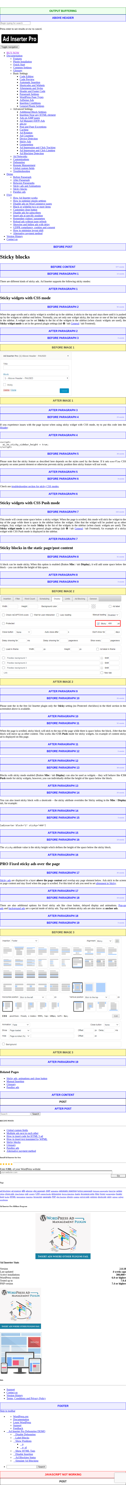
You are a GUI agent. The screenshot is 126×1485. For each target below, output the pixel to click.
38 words (120, 454)
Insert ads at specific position (28, 215)
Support (11, 1389)
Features (17, 58)
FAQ (9, 194)
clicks (2, 1194)
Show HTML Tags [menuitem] (25, 1450)
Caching (24, 129)
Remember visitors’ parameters (29, 218)
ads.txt (23, 123)
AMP (48, 1191)
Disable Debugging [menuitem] (25, 1434)
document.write (87, 1194)
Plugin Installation (22, 61)
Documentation (14, 55)
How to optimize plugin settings (29, 200)
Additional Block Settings (33, 112)
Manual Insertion (15, 1081)
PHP (54, 1197)
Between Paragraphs (23, 183)
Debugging (19, 162)
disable (77, 1194)
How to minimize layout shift (28, 230)
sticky (109, 1197)
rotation (76, 1197)
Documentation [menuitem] (21, 1419)
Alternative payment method (27, 233)
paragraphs (47, 1197)
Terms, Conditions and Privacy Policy (26, 1398)
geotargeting (111, 1194)
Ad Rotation (26, 132)
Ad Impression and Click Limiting (37, 150)
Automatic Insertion (30, 82)
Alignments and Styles (31, 88)
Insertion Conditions (30, 103)
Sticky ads (5, 880)
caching (119, 1191)
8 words (121, 479)
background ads (17, 908)
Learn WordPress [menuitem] (22, 1422)
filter (97, 1194)
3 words (121, 818)
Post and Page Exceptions (33, 126)
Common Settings (22, 67)
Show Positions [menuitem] (23, 1441)
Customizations (21, 159)
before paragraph (84, 1191)
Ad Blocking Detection (32, 153)
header (119, 1194)
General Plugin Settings (32, 106)
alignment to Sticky (106, 883)
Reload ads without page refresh (29, 221)
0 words (121, 338)
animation (54, 1191)
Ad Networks (20, 156)
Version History (15, 236)
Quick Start (19, 64)
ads (23, 1190)
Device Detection (29, 138)
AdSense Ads (27, 100)
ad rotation (16, 1191)
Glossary (17, 70)
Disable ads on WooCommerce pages (32, 203)
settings (93, 1197)
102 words (120, 512)
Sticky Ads (25, 141)
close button (19, 1194)
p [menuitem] (22, 1444)
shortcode (102, 1197)
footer (102, 1194)
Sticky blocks (20, 189)
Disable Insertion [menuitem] (24, 1454)
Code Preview (27, 79)
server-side (85, 1197)
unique (115, 1197)
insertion (29, 1197)
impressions (21, 1197)
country (32, 1194)
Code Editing (26, 76)
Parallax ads (19, 191)
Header (4, 427)
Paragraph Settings (29, 94)
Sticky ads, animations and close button (27, 1078)
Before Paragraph (22, 177)
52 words (120, 723)
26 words (120, 698)
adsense (29, 1191)
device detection (68, 1194)
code (26, 1194)
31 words (120, 557)
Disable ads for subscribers (27, 212)
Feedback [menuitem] (18, 1428)
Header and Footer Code (32, 91)
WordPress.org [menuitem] (20, 1416)
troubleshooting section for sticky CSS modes (35, 486)
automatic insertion (68, 1191)
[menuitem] (66, 1467)
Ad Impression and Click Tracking (37, 147)
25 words (120, 793)
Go (118, 1176)
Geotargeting (26, 144)
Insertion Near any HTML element (38, 115)
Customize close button (25, 209)
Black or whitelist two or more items (32, 206)
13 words (120, 274)
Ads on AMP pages (30, 117)
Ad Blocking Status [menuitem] (25, 1457)
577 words (120, 267)
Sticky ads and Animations (27, 186)
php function (61, 1197)
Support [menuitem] (17, 1425)
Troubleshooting (21, 171)
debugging (56, 1194)
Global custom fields (23, 168)
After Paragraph (21, 180)
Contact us (12, 239)
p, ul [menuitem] (24, 1447)
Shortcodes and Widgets (32, 85)
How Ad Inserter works (25, 197)
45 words (120, 873)
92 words (120, 307)
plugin (70, 1197)
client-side (9, 1194)
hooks (7, 1197)
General (75, 323)
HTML (13, 1197)
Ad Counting (26, 135)
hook (2, 1197)
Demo (10, 174)
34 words (120, 898)
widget (120, 1197)
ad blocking (5, 1191)
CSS (38, 1194)
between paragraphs (100, 1191)
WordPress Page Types (31, 97)
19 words (120, 840)
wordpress (4, 1200)
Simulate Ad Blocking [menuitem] (26, 1460)
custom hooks (45, 1194)
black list (112, 1191)
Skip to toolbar (7, 1410)
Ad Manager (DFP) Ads (32, 120)
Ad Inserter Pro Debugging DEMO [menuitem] (27, 1431)
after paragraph (39, 1191)
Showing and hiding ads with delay (31, 224)
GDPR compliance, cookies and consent (34, 227)
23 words (120, 417)
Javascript (37, 1197)
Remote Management (24, 165)
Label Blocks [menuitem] (22, 1437)
